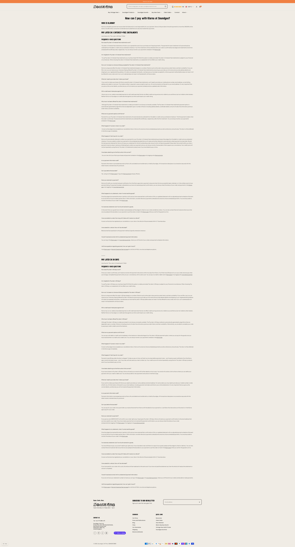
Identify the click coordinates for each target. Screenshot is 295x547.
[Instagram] (98, 533)
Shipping (134, 529)
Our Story (135, 518)
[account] (196, 6)
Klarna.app (169, 274)
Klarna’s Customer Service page (119, 249)
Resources (159, 518)
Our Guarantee (136, 527)
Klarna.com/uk (159, 155)
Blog (133, 522)
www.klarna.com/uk (118, 187)
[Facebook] (94, 533)
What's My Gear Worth (162, 525)
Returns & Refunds (137, 532)
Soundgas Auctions (161, 529)
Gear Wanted (159, 522)
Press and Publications (138, 520)
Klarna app (157, 49)
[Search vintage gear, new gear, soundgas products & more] (165, 6)
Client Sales (159, 520)
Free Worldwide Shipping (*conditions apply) (147, 1)
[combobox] (147, 6)
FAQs (133, 525)
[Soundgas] (103, 6)
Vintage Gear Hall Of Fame (163, 527)
